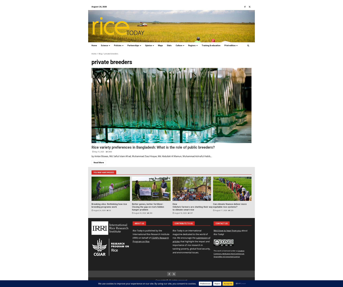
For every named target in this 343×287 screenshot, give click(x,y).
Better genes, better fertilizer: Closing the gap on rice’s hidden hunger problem (151, 189)
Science (104, 45)
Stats (169, 45)
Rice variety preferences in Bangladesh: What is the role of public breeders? (171, 105)
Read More (99, 162)
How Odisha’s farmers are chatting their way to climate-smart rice (192, 189)
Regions (192, 45)
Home (94, 45)
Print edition (230, 45)
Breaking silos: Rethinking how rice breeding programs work (111, 189)
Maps (160, 45)
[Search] (248, 45)
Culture (179, 45)
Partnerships (133, 45)
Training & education (211, 45)
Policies (117, 45)
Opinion (148, 45)
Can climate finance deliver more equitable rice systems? (232, 189)
